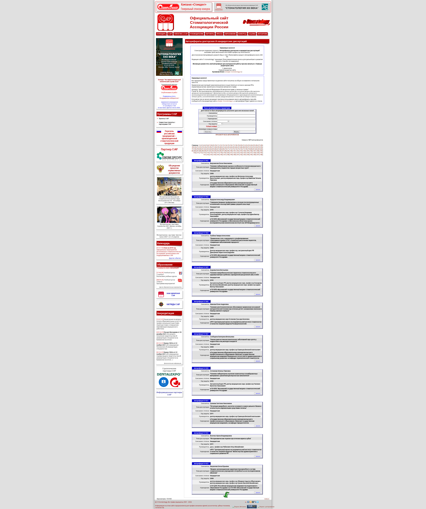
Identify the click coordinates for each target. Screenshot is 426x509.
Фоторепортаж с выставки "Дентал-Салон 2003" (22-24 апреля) (169, 236)
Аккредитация (165, 313)
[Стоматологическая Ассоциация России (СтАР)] (165, 30)
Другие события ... (175, 258)
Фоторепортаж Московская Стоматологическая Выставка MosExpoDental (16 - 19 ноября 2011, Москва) (169, 199)
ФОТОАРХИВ (262, 34)
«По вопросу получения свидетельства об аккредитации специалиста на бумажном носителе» (169, 336)
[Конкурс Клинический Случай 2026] (184, 11)
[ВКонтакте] (248, 501)
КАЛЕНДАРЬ (161, 34)
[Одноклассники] (250, 501)
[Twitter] (257, 501)
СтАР (170, 34)
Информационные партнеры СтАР (169, 393)
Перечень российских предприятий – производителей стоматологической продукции (169, 137)
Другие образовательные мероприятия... (170, 287)
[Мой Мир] (253, 501)
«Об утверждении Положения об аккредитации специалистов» (167, 346)
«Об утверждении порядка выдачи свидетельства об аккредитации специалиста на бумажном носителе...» (169, 356)
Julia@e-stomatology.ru (233, 72)
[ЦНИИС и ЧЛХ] (175, 387)
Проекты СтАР (164, 118)
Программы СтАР (167, 114)
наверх (266, 499)
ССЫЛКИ (252, 34)
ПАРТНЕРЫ (210, 34)
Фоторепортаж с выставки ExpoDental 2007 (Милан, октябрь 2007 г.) (169, 226)
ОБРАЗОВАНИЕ (230, 34)
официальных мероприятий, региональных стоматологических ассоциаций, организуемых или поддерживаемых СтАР (169, 251)
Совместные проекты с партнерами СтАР (167, 123)
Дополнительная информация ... (173, 363)
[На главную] (256, 26)
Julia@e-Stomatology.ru (225, 101)
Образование (165, 264)
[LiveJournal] (255, 501)
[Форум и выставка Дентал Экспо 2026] (242, 11)
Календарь (163, 243)
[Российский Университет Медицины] (163, 387)
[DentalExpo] (169, 375)
